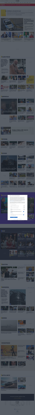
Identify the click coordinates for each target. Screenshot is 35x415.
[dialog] (17, 207)
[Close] (26, 195)
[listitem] (17, 213)
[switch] (24, 207)
